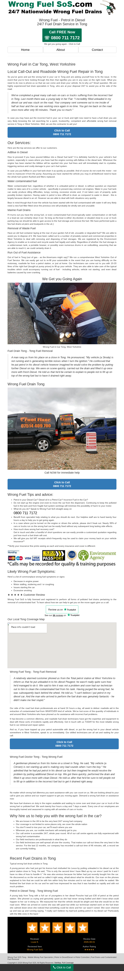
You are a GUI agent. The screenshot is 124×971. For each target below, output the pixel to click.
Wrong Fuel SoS (35, 949)
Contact (97, 49)
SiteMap (57, 963)
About (60, 49)
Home (25, 49)
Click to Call (63, 967)
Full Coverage (68, 963)
